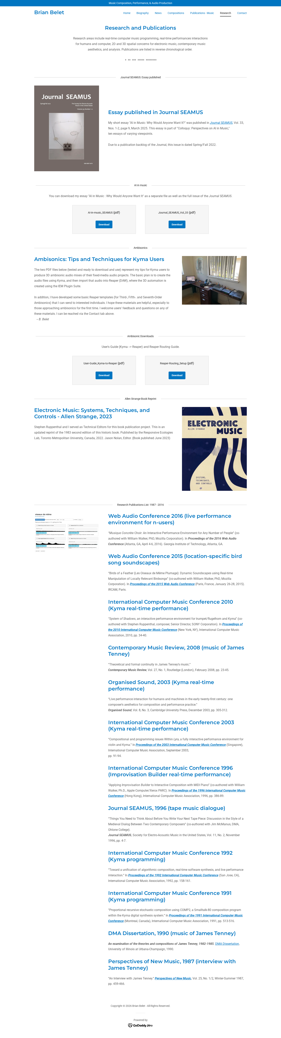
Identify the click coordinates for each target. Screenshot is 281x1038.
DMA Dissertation (227, 944)
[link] (49, 13)
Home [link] (126, 13)
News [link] (158, 13)
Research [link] (225, 13)
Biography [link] (142, 13)
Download (104, 224)
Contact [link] (242, 13)
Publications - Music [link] (202, 13)
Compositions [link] (176, 13)
